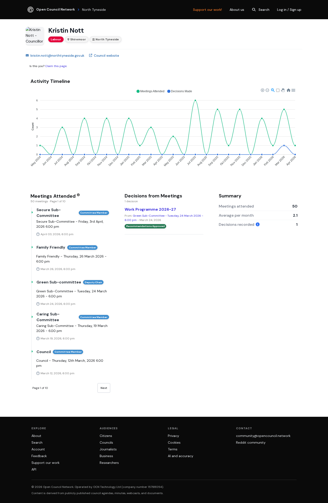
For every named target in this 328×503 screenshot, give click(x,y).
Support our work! (207, 9)
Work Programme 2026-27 (150, 209)
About (36, 436)
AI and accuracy (180, 456)
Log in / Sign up (289, 9)
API (33, 469)
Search (264, 9)
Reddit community (251, 442)
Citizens (106, 436)
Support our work (45, 462)
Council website (106, 55)
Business (106, 456)
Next (104, 388)
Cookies (174, 442)
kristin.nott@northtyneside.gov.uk (57, 55)
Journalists (108, 449)
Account (38, 449)
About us (237, 9)
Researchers (109, 462)
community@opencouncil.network (263, 436)
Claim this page (56, 66)
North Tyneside (107, 39)
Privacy (173, 436)
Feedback (39, 456)
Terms (172, 449)
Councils (106, 442)
